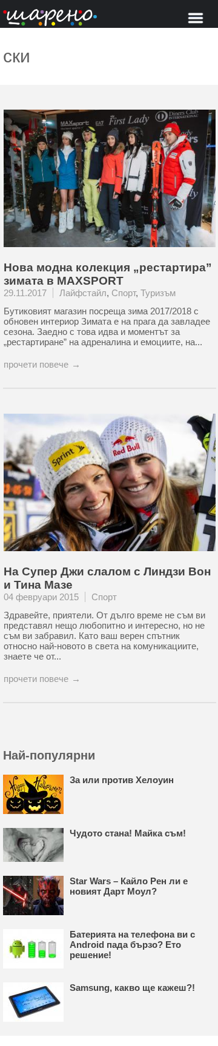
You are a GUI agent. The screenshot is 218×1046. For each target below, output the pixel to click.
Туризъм (158, 293)
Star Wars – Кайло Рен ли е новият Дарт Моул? (129, 886)
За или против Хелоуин (122, 780)
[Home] (50, 18)
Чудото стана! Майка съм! (128, 833)
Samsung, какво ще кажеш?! (132, 987)
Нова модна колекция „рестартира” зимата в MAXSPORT (108, 274)
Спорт (123, 293)
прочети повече (36, 364)
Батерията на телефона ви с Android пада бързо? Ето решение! (132, 944)
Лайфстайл (83, 293)
